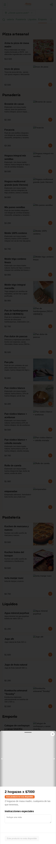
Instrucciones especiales (19, 811)
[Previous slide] (2, 759)
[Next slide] (54, 759)
